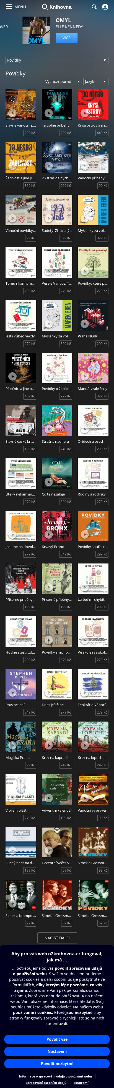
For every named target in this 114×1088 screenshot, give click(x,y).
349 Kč (66, 554)
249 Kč (66, 449)
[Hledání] (94, 7)
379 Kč (66, 659)
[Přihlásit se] (104, 7)
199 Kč (30, 607)
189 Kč (30, 449)
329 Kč (102, 238)
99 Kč (103, 185)
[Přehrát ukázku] (12, 113)
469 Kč (30, 396)
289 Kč (66, 132)
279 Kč (66, 291)
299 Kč (30, 291)
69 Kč (67, 870)
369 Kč (30, 185)
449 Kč (102, 132)
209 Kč (30, 132)
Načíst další (57, 937)
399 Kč (66, 238)
